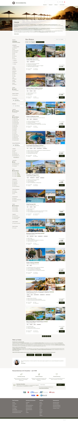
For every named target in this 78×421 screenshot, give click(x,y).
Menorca (14, 84)
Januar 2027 (15, 125)
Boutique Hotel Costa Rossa (33, 233)
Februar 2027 (15, 126)
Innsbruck (15, 56)
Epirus (14, 72)
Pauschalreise (15, 95)
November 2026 (16, 122)
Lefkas (14, 76)
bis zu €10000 (15, 211)
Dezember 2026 (16, 123)
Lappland (40, 415)
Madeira (14, 81)
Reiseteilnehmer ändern (16, 42)
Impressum (27, 402)
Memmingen (15, 52)
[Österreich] (64, 2)
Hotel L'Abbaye (30, 262)
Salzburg (14, 58)
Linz (14, 57)
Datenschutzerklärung (29, 405)
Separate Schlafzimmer (17, 199)
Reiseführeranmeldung (56, 406)
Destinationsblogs (56, 403)
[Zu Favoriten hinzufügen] (57, 69)
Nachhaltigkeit (39, 148)
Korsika (14, 69)
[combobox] (51, 2)
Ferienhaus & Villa (16, 163)
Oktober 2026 (15, 121)
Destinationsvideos (56, 402)
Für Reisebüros (14, 406)
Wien (14, 53)
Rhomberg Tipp (32, 61)
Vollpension (15, 182)
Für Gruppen (14, 408)
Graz (14, 54)
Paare (14, 151)
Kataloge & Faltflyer (56, 408)
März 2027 (15, 127)
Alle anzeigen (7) (16, 157)
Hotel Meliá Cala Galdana (32, 145)
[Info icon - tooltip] (18, 154)
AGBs (27, 403)
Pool (14, 193)
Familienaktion (15, 215)
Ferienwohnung (16, 164)
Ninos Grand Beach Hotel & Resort (35, 321)
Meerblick (15, 198)
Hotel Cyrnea (29, 204)
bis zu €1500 (15, 207)
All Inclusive (15, 180)
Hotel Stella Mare (30, 59)
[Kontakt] (62, 2)
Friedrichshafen (15, 50)
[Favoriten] (60, 2)
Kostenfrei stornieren (16, 223)
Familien (14, 150)
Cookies (27, 412)
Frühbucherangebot (16, 217)
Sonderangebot (15, 218)
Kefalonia (14, 73)
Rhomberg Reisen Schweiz (16, 412)
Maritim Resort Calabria (32, 88)
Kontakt (13, 402)
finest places (48, 294)
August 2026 (15, 118)
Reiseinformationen (29, 409)
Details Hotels (16, 33)
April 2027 (15, 129)
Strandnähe (15, 192)
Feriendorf (15, 166)
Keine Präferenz (16, 205)
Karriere (13, 405)
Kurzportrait (14, 403)
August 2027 (15, 134)
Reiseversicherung (29, 408)
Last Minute (15, 112)
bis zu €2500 (15, 208)
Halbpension (15, 183)
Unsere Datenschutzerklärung (44, 388)
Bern (14, 49)
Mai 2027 (14, 130)
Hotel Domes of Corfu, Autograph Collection (37, 292)
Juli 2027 (14, 133)
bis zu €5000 (15, 209)
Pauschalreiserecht (29, 406)
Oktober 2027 (15, 137)
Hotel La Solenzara (31, 116)
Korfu (40, 408)
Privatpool (15, 201)
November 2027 (16, 138)
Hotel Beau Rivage (31, 175)
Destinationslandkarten (56, 405)
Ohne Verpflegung (16, 186)
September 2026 (16, 119)
